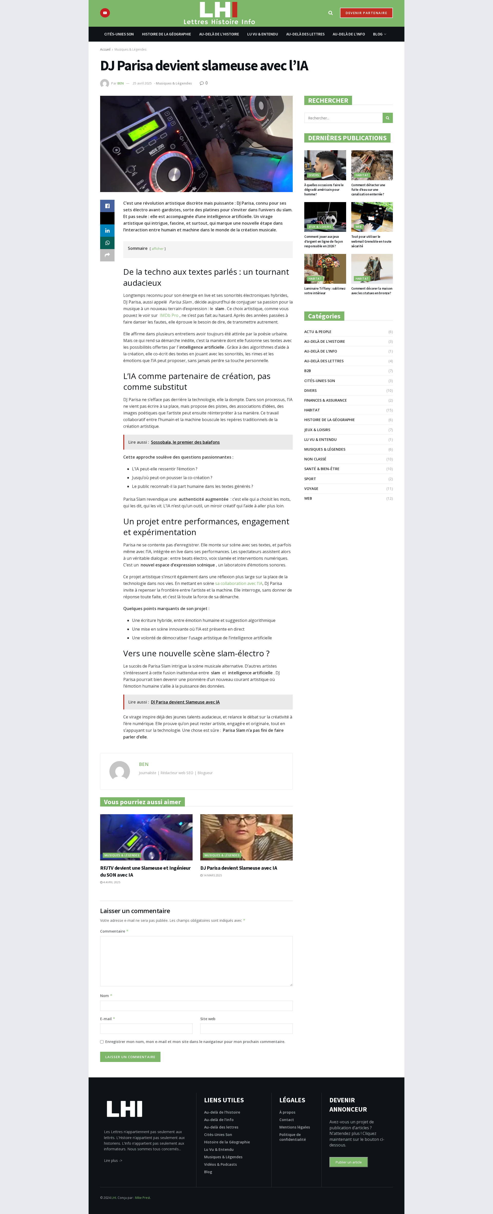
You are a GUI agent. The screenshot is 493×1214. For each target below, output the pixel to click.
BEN (120, 83)
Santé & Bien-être (321, 468)
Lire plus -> (113, 1160)
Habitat (362, 175)
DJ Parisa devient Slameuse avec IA (238, 868)
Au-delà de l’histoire (219, 34)
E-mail (107, 1018)
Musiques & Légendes (130, 49)
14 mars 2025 (212, 875)
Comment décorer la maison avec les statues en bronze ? (372, 290)
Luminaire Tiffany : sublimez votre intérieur (325, 290)
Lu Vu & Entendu (262, 34)
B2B (307, 370)
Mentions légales (294, 1127)
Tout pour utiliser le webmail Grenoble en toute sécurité (371, 241)
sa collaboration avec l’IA (238, 583)
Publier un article (349, 1162)
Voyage (311, 488)
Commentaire (114, 931)
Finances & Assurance (325, 400)
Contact (286, 1119)
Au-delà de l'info (320, 351)
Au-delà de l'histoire (324, 341)
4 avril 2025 (111, 882)
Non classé (315, 459)
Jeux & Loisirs (320, 227)
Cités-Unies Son (119, 34)
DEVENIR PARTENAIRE (366, 13)
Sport (310, 478)
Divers (314, 175)
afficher (158, 248)
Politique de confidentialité (292, 1137)
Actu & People (317, 331)
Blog (378, 34)
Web (359, 227)
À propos (287, 1112)
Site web (207, 1018)
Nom (106, 995)
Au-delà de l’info (349, 34)
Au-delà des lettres (305, 34)
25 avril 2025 (142, 83)
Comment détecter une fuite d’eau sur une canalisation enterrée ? (368, 189)
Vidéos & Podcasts (220, 1164)
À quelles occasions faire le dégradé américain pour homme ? (324, 189)
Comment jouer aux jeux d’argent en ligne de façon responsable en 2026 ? (323, 241)
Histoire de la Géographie (166, 34)
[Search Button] (388, 118)
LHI (113, 1198)
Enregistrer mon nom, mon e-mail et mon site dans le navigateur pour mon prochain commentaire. (195, 1041)
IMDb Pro (169, 315)
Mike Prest (142, 1198)
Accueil (105, 49)
